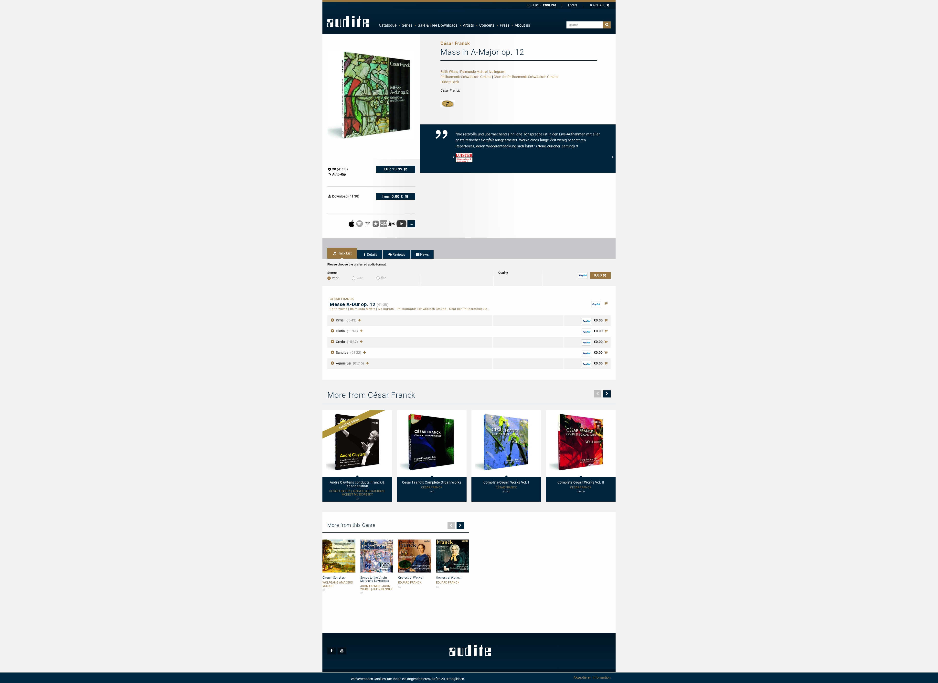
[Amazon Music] (368, 223)
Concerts (486, 25)
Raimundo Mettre (473, 72)
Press (504, 25)
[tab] (342, 253)
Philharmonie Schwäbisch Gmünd (465, 77)
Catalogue (387, 25)
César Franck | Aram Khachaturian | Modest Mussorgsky (357, 493)
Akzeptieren (582, 677)
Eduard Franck (410, 582)
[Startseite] (348, 21)
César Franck (431, 487)
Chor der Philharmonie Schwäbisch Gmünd (526, 77)
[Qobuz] (384, 223)
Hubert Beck (449, 82)
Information (602, 677)
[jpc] (392, 223)
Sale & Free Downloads (438, 25)
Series (407, 25)
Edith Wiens (449, 72)
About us (522, 25)
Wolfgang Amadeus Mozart (337, 584)
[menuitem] (387, 25)
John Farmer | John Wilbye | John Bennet (376, 587)
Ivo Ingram (497, 72)
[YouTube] (401, 223)
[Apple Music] (352, 223)
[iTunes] (376, 223)
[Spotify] (360, 223)
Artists (468, 25)
